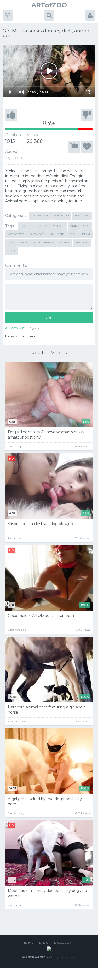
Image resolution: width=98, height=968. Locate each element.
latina (42, 226)
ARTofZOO (49, 5)
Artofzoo (61, 215)
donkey (26, 226)
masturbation (43, 242)
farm (86, 234)
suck (11, 251)
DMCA (43, 943)
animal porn (80, 226)
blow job (37, 234)
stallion (81, 242)
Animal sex (40, 215)
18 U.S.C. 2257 (62, 943)
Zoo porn (81, 215)
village (59, 226)
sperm (65, 242)
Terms (28, 943)
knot (23, 242)
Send (49, 318)
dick (73, 234)
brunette (57, 234)
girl (11, 242)
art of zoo (16, 234)
